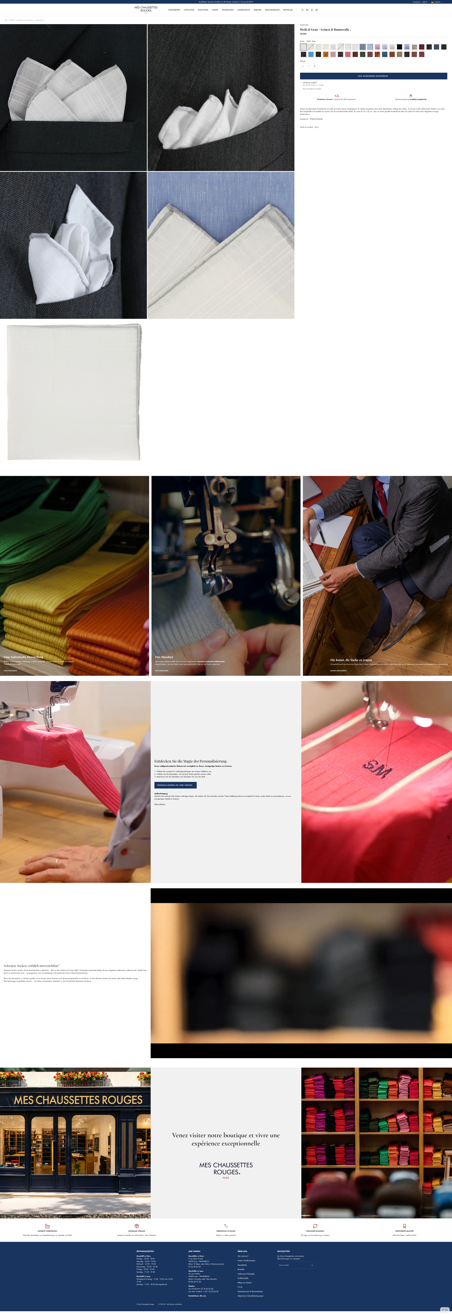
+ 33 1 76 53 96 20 (210, 1291)
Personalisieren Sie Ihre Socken (174, 785)
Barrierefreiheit (257, 1291)
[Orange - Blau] (325, 54)
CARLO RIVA (304, 25)
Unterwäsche (244, 10)
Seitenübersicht (243, 1291)
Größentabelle (243, 1278)
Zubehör (257, 10)
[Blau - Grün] (362, 54)
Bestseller (288, 10)
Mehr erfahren (159, 804)
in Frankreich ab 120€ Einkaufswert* (336, 99)
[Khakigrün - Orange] (377, 54)
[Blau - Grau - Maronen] (340, 54)
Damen (215, 10)
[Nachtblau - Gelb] (443, 46)
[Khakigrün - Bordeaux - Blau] (318, 54)
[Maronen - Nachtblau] (303, 54)
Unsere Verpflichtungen (246, 1260)
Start (6, 20)
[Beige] (399, 54)
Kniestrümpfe (174, 10)
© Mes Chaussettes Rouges (145, 1304)
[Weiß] (333, 46)
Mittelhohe (189, 10)
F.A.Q (240, 1287)
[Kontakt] (307, 10)
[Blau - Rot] (355, 54)
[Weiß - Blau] (310, 46)
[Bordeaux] (347, 46)
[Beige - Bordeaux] (414, 46)
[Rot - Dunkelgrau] (370, 54)
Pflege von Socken (245, 1282)
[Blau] (362, 46)
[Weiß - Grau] (303, 46)
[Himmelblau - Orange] (436, 46)
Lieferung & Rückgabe (246, 1273)
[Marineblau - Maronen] (384, 54)
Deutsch (438, 2)
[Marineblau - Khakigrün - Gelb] (407, 54)
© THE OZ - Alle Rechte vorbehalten (170, 1304)
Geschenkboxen (272, 10)
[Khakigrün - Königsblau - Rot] (414, 54)
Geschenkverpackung (410, 99)
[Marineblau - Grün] (429, 46)
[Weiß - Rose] (318, 46)
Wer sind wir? (243, 1256)
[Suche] (302, 10)
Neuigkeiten (242, 1265)
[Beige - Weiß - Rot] (333, 54)
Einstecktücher (40, 20)
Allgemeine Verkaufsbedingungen (251, 1296)
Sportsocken (228, 10)
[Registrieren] (312, 1265)
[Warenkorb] (316, 10)
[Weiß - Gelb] (325, 46)
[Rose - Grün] (347, 54)
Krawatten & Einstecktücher (25, 20)
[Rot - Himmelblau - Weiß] (421, 54)
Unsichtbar (203, 10)
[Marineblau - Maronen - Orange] (392, 54)
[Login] (312, 10)
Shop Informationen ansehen (312, 88)
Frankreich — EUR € (420, 2)
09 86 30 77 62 (194, 1281)
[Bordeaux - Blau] (421, 46)
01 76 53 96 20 (194, 1266)
